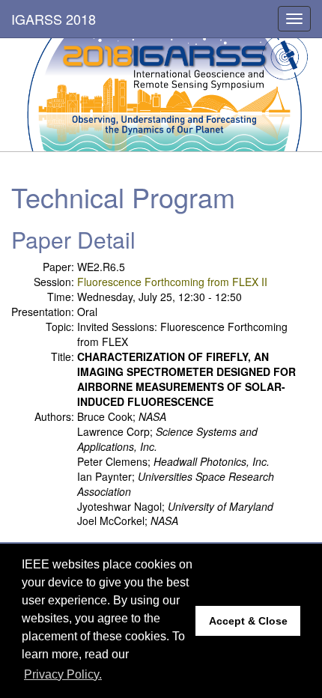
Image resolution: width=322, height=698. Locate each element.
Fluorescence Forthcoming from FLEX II (172, 281)
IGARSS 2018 (53, 18)
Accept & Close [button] (248, 621)
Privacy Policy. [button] (63, 674)
